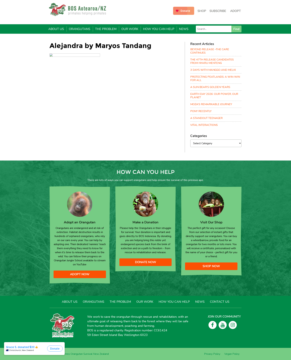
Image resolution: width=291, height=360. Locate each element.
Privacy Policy (212, 354)
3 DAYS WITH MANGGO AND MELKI (213, 70)
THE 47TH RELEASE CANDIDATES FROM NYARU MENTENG (212, 61)
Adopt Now (79, 274)
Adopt (235, 11)
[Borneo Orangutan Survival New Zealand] (79, 9)
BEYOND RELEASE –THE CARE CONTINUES (209, 51)
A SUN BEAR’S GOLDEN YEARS (210, 87)
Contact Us (219, 302)
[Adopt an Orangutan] (79, 204)
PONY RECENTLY (201, 111)
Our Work (129, 29)
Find (236, 29)
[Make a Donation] (145, 204)
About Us (56, 29)
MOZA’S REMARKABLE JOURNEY (211, 104)
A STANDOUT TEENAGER (206, 118)
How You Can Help (158, 29)
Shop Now (211, 266)
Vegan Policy (231, 354)
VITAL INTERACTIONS (204, 125)
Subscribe (217, 11)
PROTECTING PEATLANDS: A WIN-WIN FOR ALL (215, 78)
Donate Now (145, 262)
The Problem (106, 29)
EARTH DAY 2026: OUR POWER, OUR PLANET (214, 95)
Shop (202, 11)
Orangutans (79, 29)
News (183, 29)
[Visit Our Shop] (211, 204)
